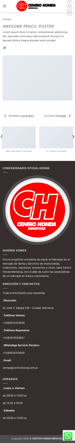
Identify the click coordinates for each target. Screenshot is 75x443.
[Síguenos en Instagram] (69, 8)
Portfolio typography (21, 116)
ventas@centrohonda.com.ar (20, 367)
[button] (5, 6)
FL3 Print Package (55, 116)
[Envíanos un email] (69, 13)
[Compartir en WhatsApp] (4, 48)
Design (7, 19)
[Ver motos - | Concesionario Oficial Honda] (37, 6)
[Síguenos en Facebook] (69, 2)
